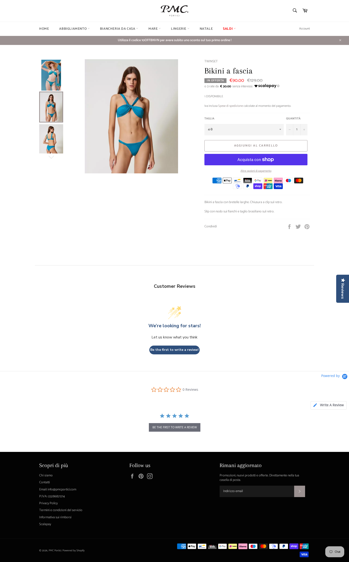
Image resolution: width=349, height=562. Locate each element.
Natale (206, 29)
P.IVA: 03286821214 (52, 496)
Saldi (228, 29)
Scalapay (45, 524)
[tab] (329, 405)
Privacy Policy (48, 503)
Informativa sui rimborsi (55, 517)
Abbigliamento (73, 29)
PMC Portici (55, 550)
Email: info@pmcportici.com (57, 489)
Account (304, 28)
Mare (153, 29)
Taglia (209, 119)
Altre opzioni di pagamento (256, 171)
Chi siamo (46, 475)
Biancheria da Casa (118, 29)
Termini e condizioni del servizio (60, 510)
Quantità (293, 119)
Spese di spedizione (230, 105)
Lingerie (179, 29)
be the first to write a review (174, 427)
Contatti (44, 482)
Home (44, 29)
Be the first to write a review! (174, 349)
